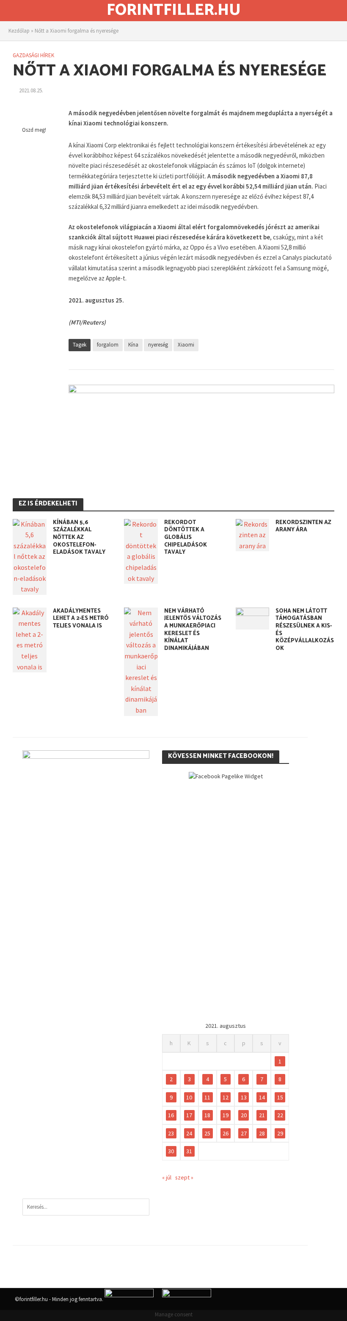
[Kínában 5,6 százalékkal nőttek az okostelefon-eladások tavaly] (30, 556)
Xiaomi (186, 344)
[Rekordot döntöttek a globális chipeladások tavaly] (141, 550)
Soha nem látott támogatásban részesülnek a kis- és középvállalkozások (304, 630)
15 (280, 1097)
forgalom (107, 344)
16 (171, 1115)
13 (244, 1097)
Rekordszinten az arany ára (303, 526)
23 (171, 1133)
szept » (184, 1177)
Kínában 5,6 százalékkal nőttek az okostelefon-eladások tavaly (79, 537)
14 (262, 1097)
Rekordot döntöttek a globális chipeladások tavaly (185, 537)
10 (189, 1097)
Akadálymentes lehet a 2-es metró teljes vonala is (81, 619)
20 (244, 1115)
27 (244, 1133)
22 (280, 1115)
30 (171, 1151)
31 (189, 1151)
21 (262, 1115)
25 (207, 1133)
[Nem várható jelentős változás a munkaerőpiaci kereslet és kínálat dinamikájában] (141, 661)
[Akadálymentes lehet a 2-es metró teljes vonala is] (30, 639)
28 (262, 1133)
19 (226, 1115)
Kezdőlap (19, 30)
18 (207, 1115)
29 (280, 1133)
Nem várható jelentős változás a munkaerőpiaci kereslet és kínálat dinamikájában (192, 630)
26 (226, 1133)
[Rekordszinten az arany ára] (253, 534)
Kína (133, 344)
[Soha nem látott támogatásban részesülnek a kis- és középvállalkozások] (253, 617)
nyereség (158, 344)
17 (189, 1115)
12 (226, 1097)
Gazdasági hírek (33, 55)
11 (207, 1097)
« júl (166, 1177)
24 (189, 1133)
